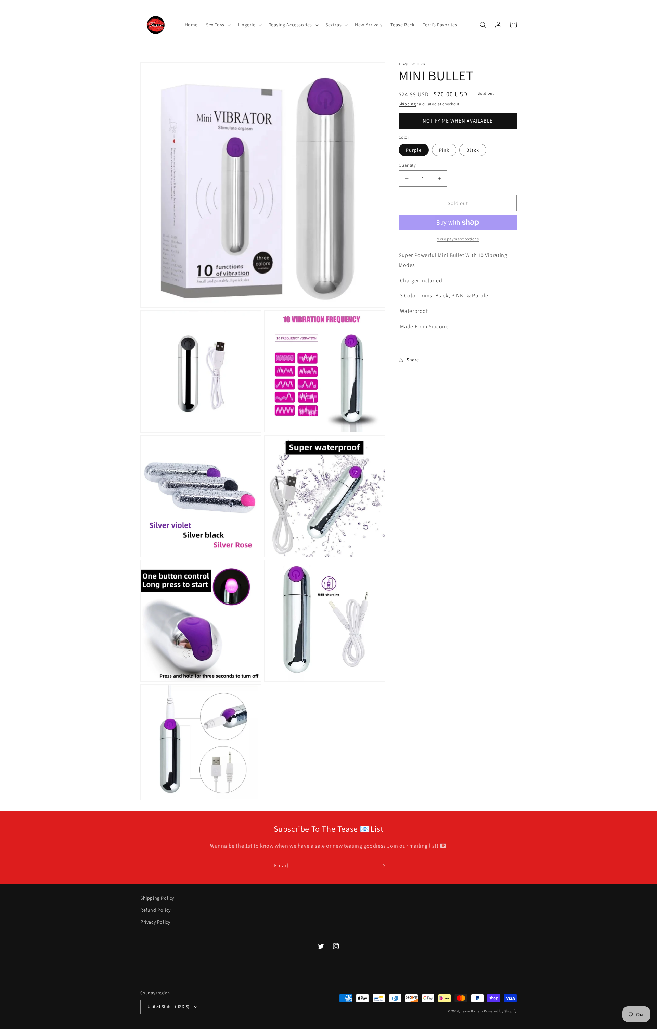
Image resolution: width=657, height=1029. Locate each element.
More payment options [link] (458, 238)
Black (472, 150)
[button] (218, 24)
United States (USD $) (168, 1006)
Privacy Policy (155, 922)
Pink (444, 150)
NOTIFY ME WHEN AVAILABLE (458, 120)
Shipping (407, 103)
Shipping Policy (157, 898)
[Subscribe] (382, 866)
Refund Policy (155, 910)
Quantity (407, 165)
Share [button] (413, 360)
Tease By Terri (472, 1011)
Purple (414, 150)
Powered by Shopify (500, 1011)
